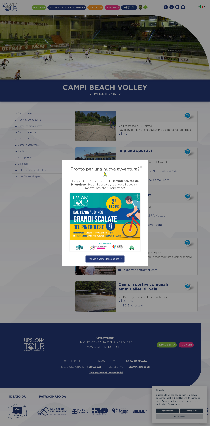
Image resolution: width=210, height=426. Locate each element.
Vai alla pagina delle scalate (104, 259)
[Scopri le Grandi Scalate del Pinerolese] (105, 222)
